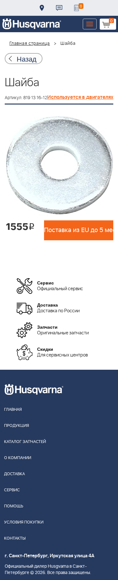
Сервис (12, 490)
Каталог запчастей (25, 442)
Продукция (16, 426)
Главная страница (29, 43)
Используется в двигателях (80, 97)
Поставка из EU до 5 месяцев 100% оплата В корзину (78, 230)
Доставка (42, 8)
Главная (13, 410)
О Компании (17, 458)
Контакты (59, 8)
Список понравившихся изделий (76, 8)
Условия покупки (23, 522)
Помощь (13, 506)
